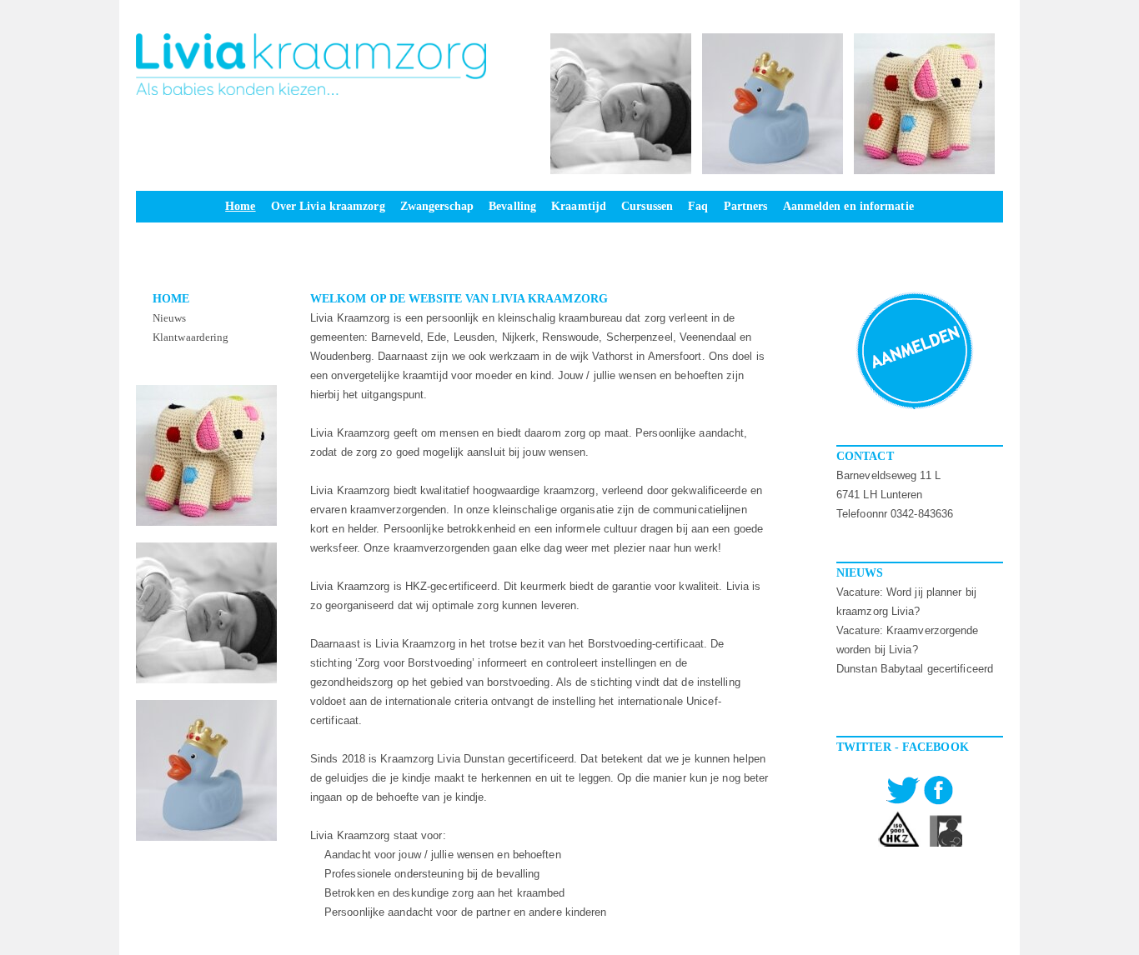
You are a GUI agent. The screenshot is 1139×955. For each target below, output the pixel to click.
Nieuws (170, 318)
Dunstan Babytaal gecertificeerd (914, 668)
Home (171, 298)
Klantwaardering (191, 337)
